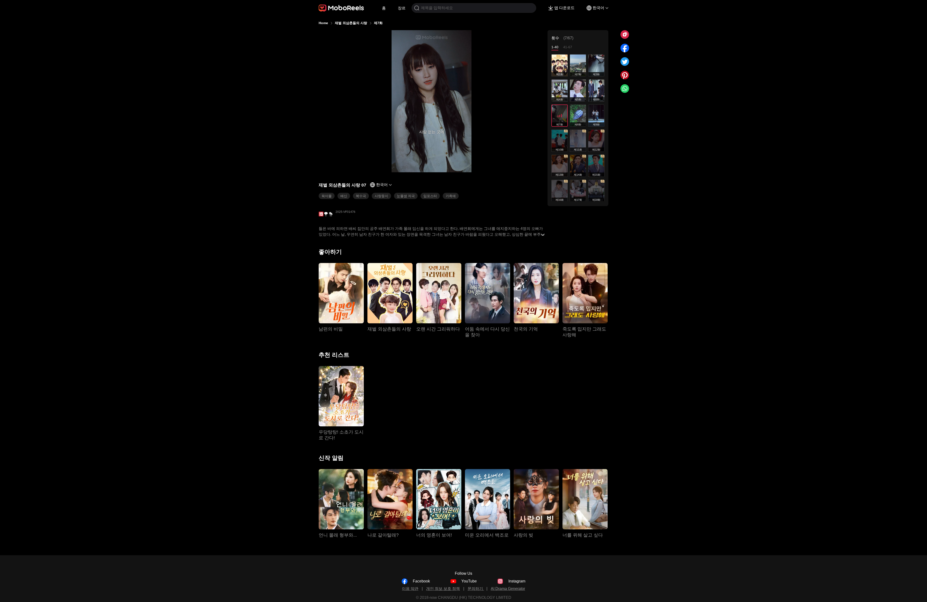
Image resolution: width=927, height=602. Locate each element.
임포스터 (430, 196)
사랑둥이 (381, 196)
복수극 (361, 196)
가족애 (451, 196)
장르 (402, 8)
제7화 (378, 23)
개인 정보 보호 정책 (443, 589)
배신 (343, 196)
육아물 (327, 196)
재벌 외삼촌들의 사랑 (351, 23)
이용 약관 (410, 589)
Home (323, 23)
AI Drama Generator (508, 589)
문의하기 (476, 589)
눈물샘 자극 (406, 196)
